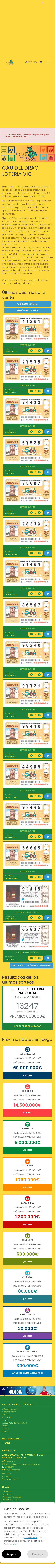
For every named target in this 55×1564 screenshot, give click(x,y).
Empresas (6, 1420)
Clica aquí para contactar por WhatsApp (22, 1464)
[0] (42, 62)
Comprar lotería (9, 1412)
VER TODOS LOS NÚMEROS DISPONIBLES (31, 965)
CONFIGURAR (30, 1537)
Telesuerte (6, 1491)
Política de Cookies (10, 1499)
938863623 (10, 1461)
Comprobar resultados (27, 1026)
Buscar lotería (29, 303)
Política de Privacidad (11, 1497)
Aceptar (11, 1554)
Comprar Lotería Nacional (27, 1373)
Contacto (6, 1417)
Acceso (32, 62)
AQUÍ (15, 1544)
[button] (4, 157)
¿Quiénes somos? (9, 1409)
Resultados (7, 1414)
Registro (5, 1431)
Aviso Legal (7, 1494)
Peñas (5, 1425)
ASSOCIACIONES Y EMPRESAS (14, 1423)
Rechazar (37, 1554)
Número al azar (29, 310)
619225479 (9, 1467)
